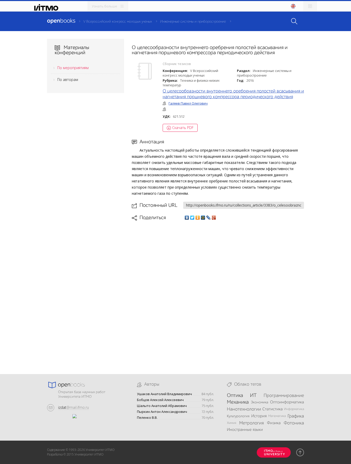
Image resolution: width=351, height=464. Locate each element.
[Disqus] (218, 293)
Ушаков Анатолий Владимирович (164, 394)
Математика (277, 416)
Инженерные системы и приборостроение (193, 21)
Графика (296, 416)
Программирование (284, 395)
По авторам (67, 79)
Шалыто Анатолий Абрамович (162, 405)
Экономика (259, 402)
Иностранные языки (245, 430)
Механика (238, 402)
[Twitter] (192, 217)
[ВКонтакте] (187, 217)
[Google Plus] (214, 217)
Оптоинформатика (287, 402)
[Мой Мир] (203, 217)
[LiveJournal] (208, 217)
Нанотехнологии (244, 409)
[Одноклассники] (197, 217)
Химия (231, 423)
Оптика (235, 395)
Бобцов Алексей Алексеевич (160, 400)
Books (61, 21)
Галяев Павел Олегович (188, 103)
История (258, 416)
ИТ (253, 395)
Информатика (294, 409)
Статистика (272, 409)
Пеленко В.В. (147, 417)
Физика (274, 423)
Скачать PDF (182, 127)
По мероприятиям (73, 67)
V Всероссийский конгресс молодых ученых (117, 21)
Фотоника (294, 423)
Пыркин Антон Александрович (162, 411)
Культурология (238, 416)
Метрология (251, 423)
